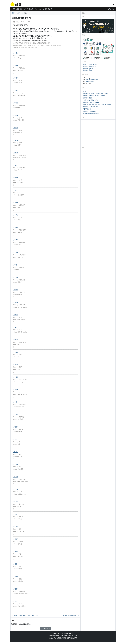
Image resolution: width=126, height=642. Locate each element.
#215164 (15, 452)
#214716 (15, 190)
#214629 (15, 153)
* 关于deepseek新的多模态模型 (90, 113)
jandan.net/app (90, 81)
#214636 (15, 140)
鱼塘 (35, 9)
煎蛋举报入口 (52, 639)
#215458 (15, 551)
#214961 (15, 377)
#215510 (15, 564)
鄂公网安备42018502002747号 (69, 635)
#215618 (15, 601)
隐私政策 (66, 634)
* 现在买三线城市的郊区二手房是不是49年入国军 (95, 93)
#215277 (15, 502)
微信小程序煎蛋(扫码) (92, 79)
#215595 (15, 589)
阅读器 (50, 9)
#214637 (15, 128)
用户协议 (60, 634)
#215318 (15, 514)
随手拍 (26, 9)
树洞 (17, 9)
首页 (13, 9)
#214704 (15, 203)
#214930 (15, 352)
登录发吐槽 (46, 628)
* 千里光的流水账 (86, 109)
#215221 (15, 477)
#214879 (15, 315)
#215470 (15, 539)
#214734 (15, 215)
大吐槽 (44, 9)
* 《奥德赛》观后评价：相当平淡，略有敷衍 (93, 95)
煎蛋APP (71, 634)
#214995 (15, 390)
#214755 (15, 240)
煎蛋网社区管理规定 (88, 68)
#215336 (15, 527)
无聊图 (31, 9)
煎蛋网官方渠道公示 (88, 70)
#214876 (15, 327)
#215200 (15, 489)
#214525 (15, 103)
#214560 (15, 115)
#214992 (15, 402)
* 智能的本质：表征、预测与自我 (90, 102)
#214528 (15, 90)
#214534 (15, 78)
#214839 (15, 277)
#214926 (15, 365)
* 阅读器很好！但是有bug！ (89, 111)
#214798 (15, 252)
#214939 (15, 340)
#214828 (15, 290)
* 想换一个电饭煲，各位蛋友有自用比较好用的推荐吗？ (96, 104)
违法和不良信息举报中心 (63, 639)
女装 (21, 9)
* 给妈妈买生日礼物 (87, 98)
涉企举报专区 (73, 639)
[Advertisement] (98, 133)
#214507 (15, 53)
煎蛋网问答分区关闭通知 (89, 66)
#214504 (15, 66)
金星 (14, 22)
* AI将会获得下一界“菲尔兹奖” (90, 107)
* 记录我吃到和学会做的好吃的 (90, 100)
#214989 (15, 414)
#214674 (15, 165)
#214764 (15, 228)
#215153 (15, 464)
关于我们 (55, 634)
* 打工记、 (84, 91)
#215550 (15, 576)
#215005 (15, 427)
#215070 (15, 439)
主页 (13, 13)
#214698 (15, 178)
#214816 (15, 265)
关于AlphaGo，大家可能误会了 (68, 616)
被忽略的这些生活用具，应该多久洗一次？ (25, 616)
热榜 (39, 9)
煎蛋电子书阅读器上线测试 (90, 64)
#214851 (15, 302)
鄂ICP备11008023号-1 (54, 635)
